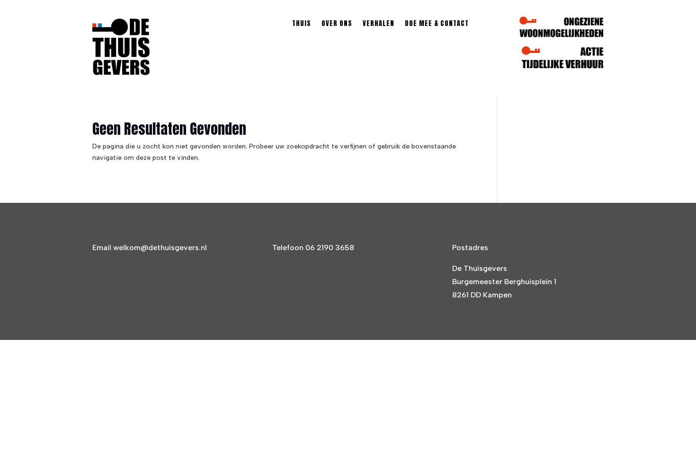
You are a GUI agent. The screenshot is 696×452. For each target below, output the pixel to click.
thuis (301, 24)
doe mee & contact (437, 24)
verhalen (378, 24)
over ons (336, 24)
